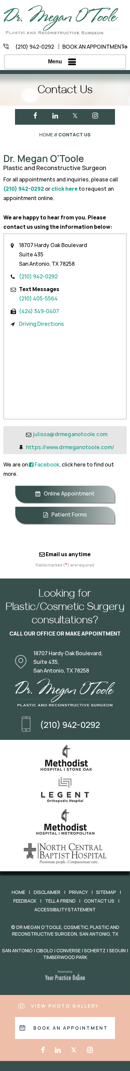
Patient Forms (69, 514)
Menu (55, 61)
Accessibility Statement (65, 910)
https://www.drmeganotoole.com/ (70, 447)
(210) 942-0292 (34, 46)
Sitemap (106, 892)
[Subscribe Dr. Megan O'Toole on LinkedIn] (55, 115)
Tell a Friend (60, 901)
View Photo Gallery (65, 1006)
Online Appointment (69, 493)
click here (64, 188)
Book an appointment (70, 1028)
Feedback (24, 901)
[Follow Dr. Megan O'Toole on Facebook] (35, 115)
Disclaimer (47, 892)
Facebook (46, 464)
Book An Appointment (93, 46)
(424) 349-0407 (39, 311)
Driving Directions (41, 323)
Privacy (78, 892)
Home (46, 135)
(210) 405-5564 (38, 298)
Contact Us (99, 901)
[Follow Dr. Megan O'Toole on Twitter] (75, 115)
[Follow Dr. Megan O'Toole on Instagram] (95, 115)
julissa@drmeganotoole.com (70, 434)
